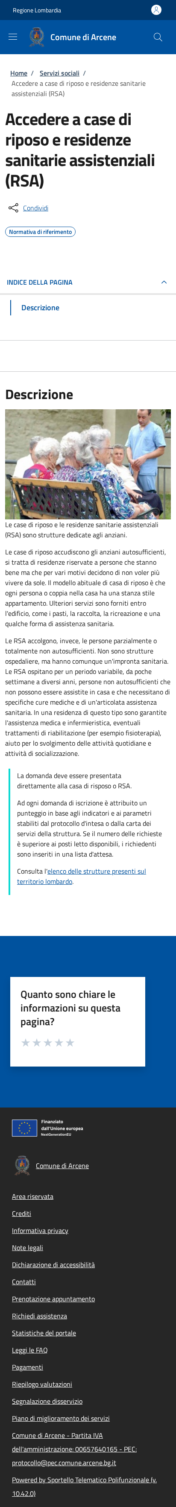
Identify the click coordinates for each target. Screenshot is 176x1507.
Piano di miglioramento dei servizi (61, 1418)
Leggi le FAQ (30, 1350)
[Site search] (158, 37)
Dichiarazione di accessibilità (53, 1264)
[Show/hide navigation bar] (13, 36)
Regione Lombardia (37, 10)
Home (18, 73)
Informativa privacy (40, 1230)
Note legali (27, 1247)
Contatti (24, 1282)
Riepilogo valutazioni (42, 1384)
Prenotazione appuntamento (53, 1299)
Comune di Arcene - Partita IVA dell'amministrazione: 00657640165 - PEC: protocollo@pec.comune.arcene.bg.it (74, 1449)
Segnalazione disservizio (47, 1401)
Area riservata (32, 1196)
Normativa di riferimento (40, 230)
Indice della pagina (40, 282)
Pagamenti (27, 1367)
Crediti (21, 1213)
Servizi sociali (59, 73)
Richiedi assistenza (39, 1316)
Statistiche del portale (44, 1333)
